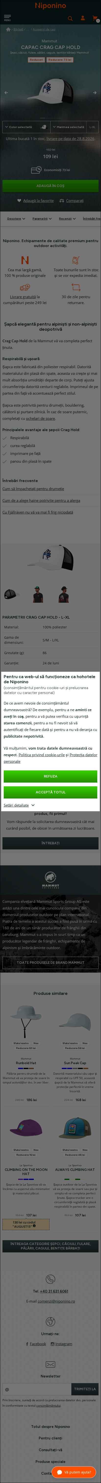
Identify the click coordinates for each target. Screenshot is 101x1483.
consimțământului (48, 1405)
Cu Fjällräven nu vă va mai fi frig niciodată (37, 512)
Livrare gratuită (23, 297)
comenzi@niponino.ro (56, 1301)
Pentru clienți (50, 1438)
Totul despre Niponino (50, 1426)
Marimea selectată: (76, 127)
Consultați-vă (50, 1450)
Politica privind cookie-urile (42, 755)
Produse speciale (50, 1461)
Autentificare (82, 18)
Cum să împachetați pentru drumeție (33, 489)
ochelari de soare (40, 418)
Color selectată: (20, 127)
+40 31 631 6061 (54, 1291)
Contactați (50, 1473)
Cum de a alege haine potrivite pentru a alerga (41, 500)
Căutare (70, 18)
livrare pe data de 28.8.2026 (70, 138)
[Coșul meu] (95, 18)
